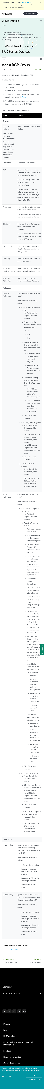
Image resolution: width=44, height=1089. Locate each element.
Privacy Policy (7, 1076)
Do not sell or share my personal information (18, 1043)
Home (4, 32)
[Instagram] (14, 1011)
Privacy (6, 1024)
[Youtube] (24, 1011)
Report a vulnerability (12, 1057)
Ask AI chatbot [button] (25, 2)
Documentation (10, 20)
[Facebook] (4, 1011)
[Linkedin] (19, 1011)
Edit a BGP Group (11, 949)
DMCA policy (9, 1036)
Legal (5, 1030)
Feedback (7, 1051)
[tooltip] (38, 59)
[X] (9, 1011)
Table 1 (25, 97)
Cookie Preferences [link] (12, 1063)
